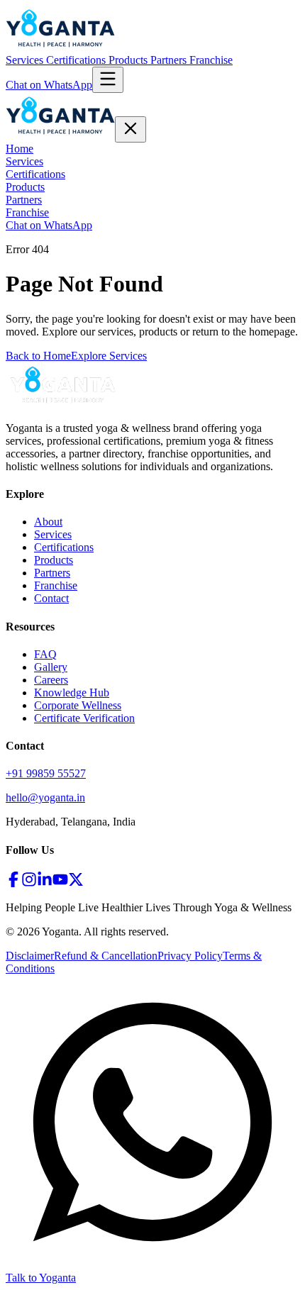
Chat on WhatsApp (49, 85)
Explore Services (109, 356)
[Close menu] (130, 129)
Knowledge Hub (71, 692)
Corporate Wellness (77, 705)
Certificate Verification (84, 718)
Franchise (211, 60)
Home (19, 149)
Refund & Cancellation (105, 956)
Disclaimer (30, 956)
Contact (51, 598)
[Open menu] (107, 80)
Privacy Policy (190, 956)
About (48, 522)
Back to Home (38, 356)
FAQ (45, 654)
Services (26, 60)
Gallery (50, 667)
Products (129, 60)
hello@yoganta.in (45, 797)
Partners (169, 60)
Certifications (77, 60)
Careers (51, 680)
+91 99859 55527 (46, 773)
